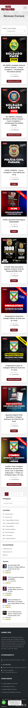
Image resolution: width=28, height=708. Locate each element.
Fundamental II (6, 552)
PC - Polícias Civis (7, 517)
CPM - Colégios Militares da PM (11, 523)
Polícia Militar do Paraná (9, 686)
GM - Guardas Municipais (9, 538)
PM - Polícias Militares (8, 526)
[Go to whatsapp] (4, 702)
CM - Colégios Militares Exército (11, 520)
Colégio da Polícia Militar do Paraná (12, 692)
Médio (4, 555)
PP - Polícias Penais (8, 514)
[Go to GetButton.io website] (3, 706)
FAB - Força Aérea (7, 535)
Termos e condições (8, 670)
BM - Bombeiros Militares (9, 529)
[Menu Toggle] (25, 7)
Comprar (14, 184)
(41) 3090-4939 (7, 664)
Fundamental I (6, 548)
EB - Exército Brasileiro (8, 532)
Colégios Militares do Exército (10, 683)
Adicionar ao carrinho (14, 81)
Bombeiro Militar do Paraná (9, 689)
